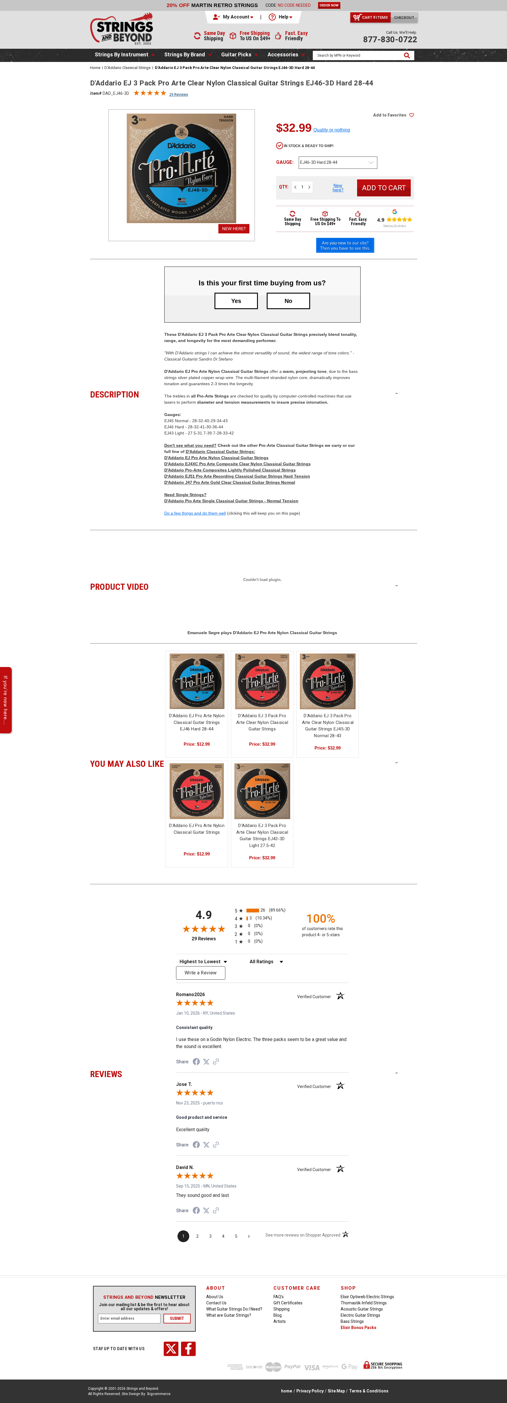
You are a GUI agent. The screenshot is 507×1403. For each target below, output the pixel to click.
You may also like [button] (127, 763)
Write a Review (201, 973)
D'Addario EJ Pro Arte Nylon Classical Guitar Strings (216, 457)
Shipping (281, 1309)
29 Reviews (178, 94)
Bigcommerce (158, 1394)
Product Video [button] (127, 586)
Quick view (197, 676)
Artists (279, 1321)
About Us (214, 1296)
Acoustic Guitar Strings (362, 1309)
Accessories (283, 54)
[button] (234, 17)
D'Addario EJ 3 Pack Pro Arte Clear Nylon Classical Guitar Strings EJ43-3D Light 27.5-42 (262, 835)
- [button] (396, 393)
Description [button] (127, 394)
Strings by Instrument (121, 54)
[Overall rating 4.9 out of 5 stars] (149, 94)
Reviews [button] (127, 1073)
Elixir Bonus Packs (358, 1327)
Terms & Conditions (368, 1391)
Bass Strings (352, 1321)
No (288, 301)
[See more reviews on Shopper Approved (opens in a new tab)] (216, 1062)
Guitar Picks (236, 54)
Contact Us (216, 1303)
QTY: (283, 187)
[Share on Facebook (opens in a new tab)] (196, 1062)
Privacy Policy (310, 1391)
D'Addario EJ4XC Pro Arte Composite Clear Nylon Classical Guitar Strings (237, 464)
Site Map (336, 1391)
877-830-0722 (390, 39)
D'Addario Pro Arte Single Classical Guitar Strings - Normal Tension (231, 500)
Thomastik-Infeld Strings (364, 1303)
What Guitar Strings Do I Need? (234, 1309)
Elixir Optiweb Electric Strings (367, 1296)
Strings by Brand (184, 54)
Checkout (404, 17)
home (286, 1391)
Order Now (329, 5)
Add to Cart (197, 686)
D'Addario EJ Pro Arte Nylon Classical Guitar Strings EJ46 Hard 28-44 (196, 722)
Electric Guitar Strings (360, 1315)
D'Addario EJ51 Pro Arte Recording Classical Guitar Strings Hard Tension (237, 476)
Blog (277, 1315)
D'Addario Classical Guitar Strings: (220, 451)
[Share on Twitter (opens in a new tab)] (206, 1062)
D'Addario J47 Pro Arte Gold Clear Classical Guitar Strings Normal (229, 482)
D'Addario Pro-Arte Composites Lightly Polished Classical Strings (230, 470)
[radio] (262, 910)
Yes (236, 301)
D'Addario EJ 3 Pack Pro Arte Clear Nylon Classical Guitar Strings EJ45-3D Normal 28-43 (328, 725)
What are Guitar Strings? (228, 1315)
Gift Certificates (287, 1303)
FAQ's (278, 1296)
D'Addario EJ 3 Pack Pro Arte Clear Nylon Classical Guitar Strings (262, 722)
